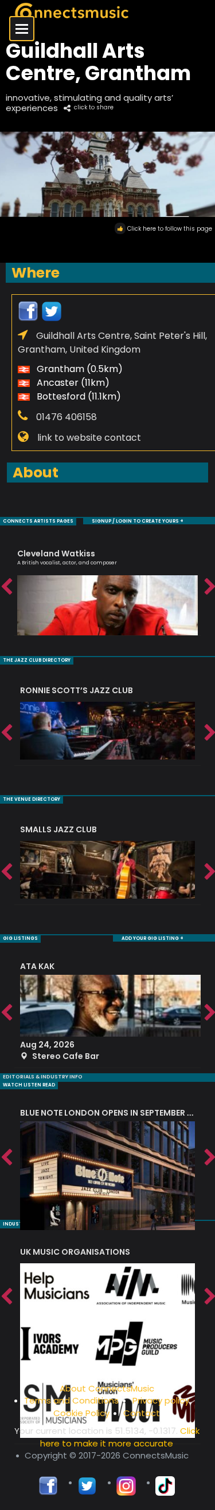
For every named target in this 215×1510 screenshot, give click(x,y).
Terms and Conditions (71, 1400)
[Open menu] (21, 28)
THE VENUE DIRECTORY (31, 799)
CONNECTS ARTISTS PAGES (38, 521)
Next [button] (209, 587)
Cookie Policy (81, 1413)
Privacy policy (160, 1400)
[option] (107, 587)
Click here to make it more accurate (120, 1437)
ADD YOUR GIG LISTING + (152, 938)
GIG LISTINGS (20, 938)
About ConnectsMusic (107, 1388)
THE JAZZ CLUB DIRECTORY (37, 660)
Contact (141, 1413)
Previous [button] (5, 587)
